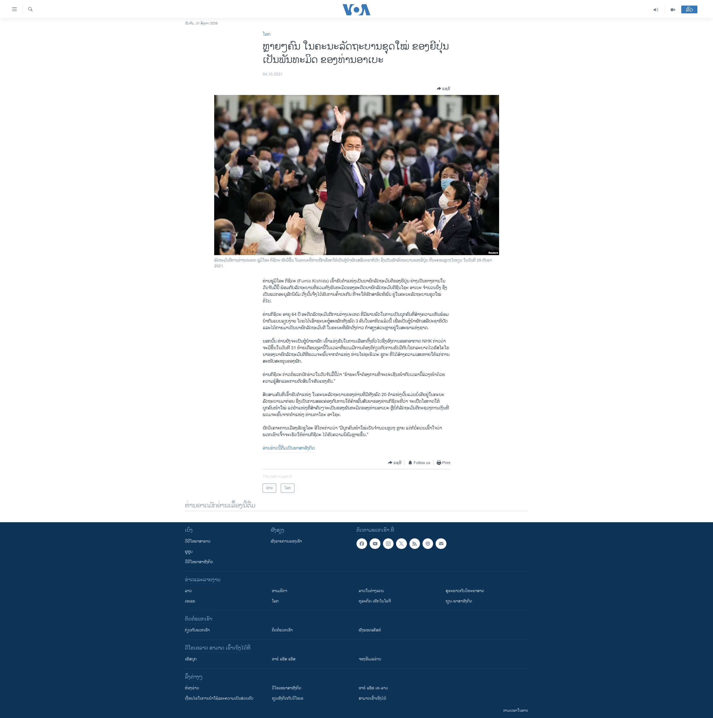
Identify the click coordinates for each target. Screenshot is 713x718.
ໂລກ (266, 34)
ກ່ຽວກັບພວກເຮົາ (197, 630)
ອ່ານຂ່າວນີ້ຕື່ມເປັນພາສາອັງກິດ (289, 448)
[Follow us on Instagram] (388, 543)
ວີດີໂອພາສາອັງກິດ (199, 562)
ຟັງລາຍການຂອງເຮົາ (286, 541)
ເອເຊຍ (190, 601)
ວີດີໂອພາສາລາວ (198, 541)
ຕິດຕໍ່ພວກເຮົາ (282, 630)
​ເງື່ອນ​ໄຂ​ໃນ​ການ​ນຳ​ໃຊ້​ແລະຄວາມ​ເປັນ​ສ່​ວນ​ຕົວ (219, 698)
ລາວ (188, 591)
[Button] (443, 88)
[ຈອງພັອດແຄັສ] (441, 543)
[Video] (673, 10)
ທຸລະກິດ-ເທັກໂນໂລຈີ (375, 601)
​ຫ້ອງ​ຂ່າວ (192, 688)
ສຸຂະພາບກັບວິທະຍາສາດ (465, 591)
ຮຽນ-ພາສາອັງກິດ (459, 601)
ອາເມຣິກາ (279, 591)
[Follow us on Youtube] (375, 543)
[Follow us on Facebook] (361, 543)
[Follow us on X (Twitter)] (401, 543)
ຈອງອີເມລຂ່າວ (370, 659)
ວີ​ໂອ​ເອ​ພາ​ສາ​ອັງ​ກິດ (286, 688)
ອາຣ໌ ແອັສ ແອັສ (284, 659)
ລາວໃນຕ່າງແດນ (371, 591)
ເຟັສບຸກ (191, 659)
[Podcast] (428, 543)
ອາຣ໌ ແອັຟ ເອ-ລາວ (373, 688)
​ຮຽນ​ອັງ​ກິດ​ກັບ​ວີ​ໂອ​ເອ (287, 698)
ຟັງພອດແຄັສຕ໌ (370, 630)
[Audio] (656, 10)
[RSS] (414, 543)
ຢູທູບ (189, 552)
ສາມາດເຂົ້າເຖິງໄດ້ (372, 698)
